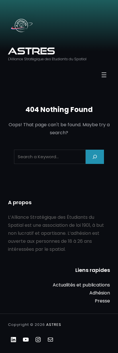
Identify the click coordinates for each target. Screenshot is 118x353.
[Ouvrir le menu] (104, 75)
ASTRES (31, 50)
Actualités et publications (81, 285)
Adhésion (99, 293)
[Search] (95, 157)
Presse (102, 301)
